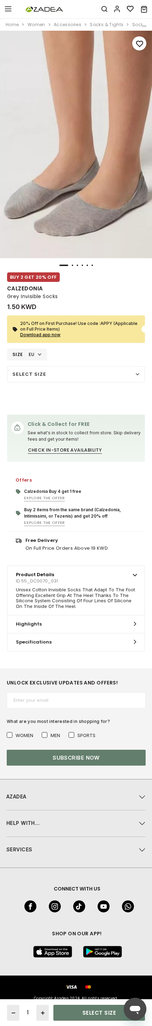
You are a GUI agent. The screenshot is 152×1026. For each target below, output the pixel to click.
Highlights (29, 624)
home (12, 25)
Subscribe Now (76, 757)
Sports (86, 735)
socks (139, 25)
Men (55, 735)
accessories (67, 25)
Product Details (35, 575)
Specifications (34, 642)
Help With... (23, 823)
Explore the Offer (44, 522)
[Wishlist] (130, 9)
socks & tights (106, 25)
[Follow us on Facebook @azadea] (28, 906)
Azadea (16, 796)
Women (24, 735)
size (17, 354)
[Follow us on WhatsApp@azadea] (126, 906)
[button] (144, 9)
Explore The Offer (44, 498)
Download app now (40, 334)
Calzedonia (25, 288)
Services (19, 849)
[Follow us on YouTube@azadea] (101, 906)
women (36, 25)
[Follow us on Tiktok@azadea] (77, 906)
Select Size (29, 374)
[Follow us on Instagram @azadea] (52, 906)
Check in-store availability (65, 450)
